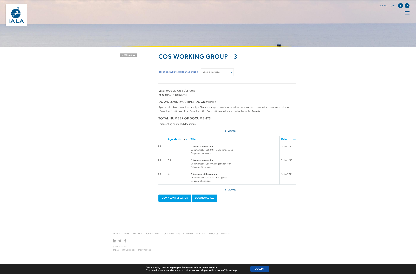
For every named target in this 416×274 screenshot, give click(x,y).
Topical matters (171, 234)
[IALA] (16, 15)
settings (233, 270)
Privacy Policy (128, 250)
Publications (153, 234)
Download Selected (175, 198)
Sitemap (116, 250)
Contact (383, 6)
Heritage (201, 234)
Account (400, 5)
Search (407, 5)
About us (213, 234)
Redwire (147, 250)
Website (225, 234)
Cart (393, 6)
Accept (259, 268)
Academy (188, 234)
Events (117, 234)
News (127, 234)
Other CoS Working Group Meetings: (178, 72)
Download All (204, 198)
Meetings (127, 55)
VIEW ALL (232, 131)
